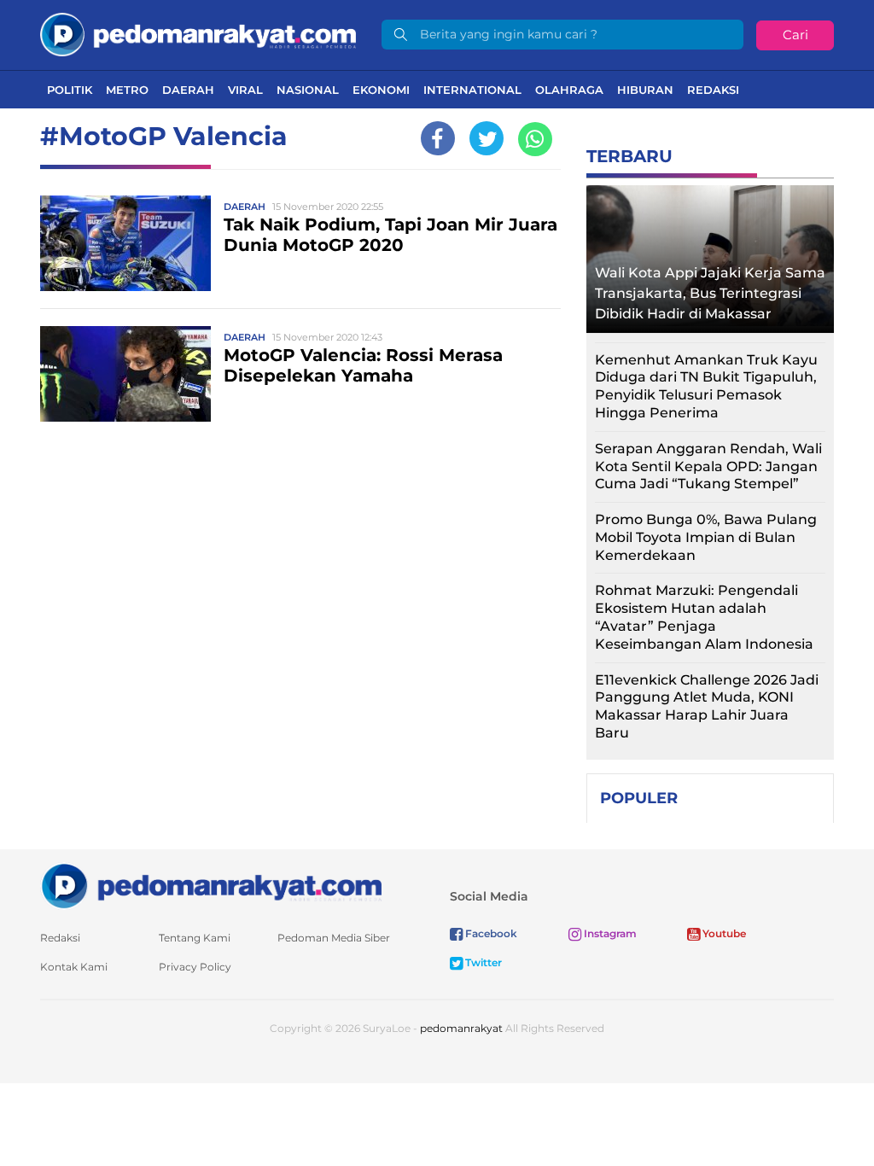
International (472, 89)
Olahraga (569, 89)
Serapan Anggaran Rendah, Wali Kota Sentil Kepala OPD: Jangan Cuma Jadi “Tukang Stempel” (708, 466)
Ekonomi (381, 89)
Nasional (308, 89)
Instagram (609, 933)
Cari (795, 34)
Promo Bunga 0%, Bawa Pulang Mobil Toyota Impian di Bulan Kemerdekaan (706, 537)
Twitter (482, 962)
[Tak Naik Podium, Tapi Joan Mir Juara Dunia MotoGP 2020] (125, 243)
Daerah (188, 89)
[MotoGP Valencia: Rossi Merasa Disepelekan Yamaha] (125, 373)
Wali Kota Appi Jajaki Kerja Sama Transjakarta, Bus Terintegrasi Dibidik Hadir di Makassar (710, 293)
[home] (211, 885)
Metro (127, 89)
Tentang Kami (194, 937)
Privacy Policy (195, 966)
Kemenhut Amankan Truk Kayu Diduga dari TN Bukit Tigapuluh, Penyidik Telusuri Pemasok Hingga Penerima (706, 386)
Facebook (490, 933)
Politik (69, 89)
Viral (245, 89)
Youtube (723, 933)
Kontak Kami (74, 966)
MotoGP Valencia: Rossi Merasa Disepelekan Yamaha (363, 365)
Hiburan (645, 89)
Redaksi (713, 89)
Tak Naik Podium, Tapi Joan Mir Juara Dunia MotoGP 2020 (390, 234)
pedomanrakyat (461, 1028)
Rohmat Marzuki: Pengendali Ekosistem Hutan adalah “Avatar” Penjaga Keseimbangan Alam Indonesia (704, 616)
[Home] (198, 34)
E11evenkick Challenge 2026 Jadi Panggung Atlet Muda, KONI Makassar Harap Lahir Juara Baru (707, 706)
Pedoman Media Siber (333, 937)
